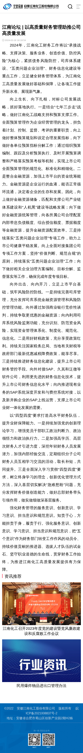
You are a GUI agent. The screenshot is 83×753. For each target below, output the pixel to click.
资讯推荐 (12, 576)
